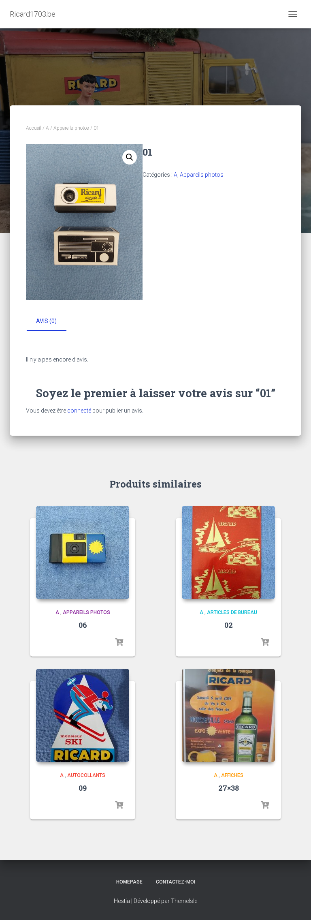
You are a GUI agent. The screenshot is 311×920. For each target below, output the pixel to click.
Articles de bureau (232, 612)
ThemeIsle (184, 901)
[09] (82, 715)
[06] (82, 552)
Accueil (33, 128)
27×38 (228, 788)
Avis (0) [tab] (46, 321)
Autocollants (86, 775)
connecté (79, 410)
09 (83, 788)
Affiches (232, 775)
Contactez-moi (175, 882)
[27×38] (228, 715)
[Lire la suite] (119, 642)
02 (228, 625)
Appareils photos (71, 128)
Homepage (129, 882)
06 (83, 625)
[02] (228, 552)
